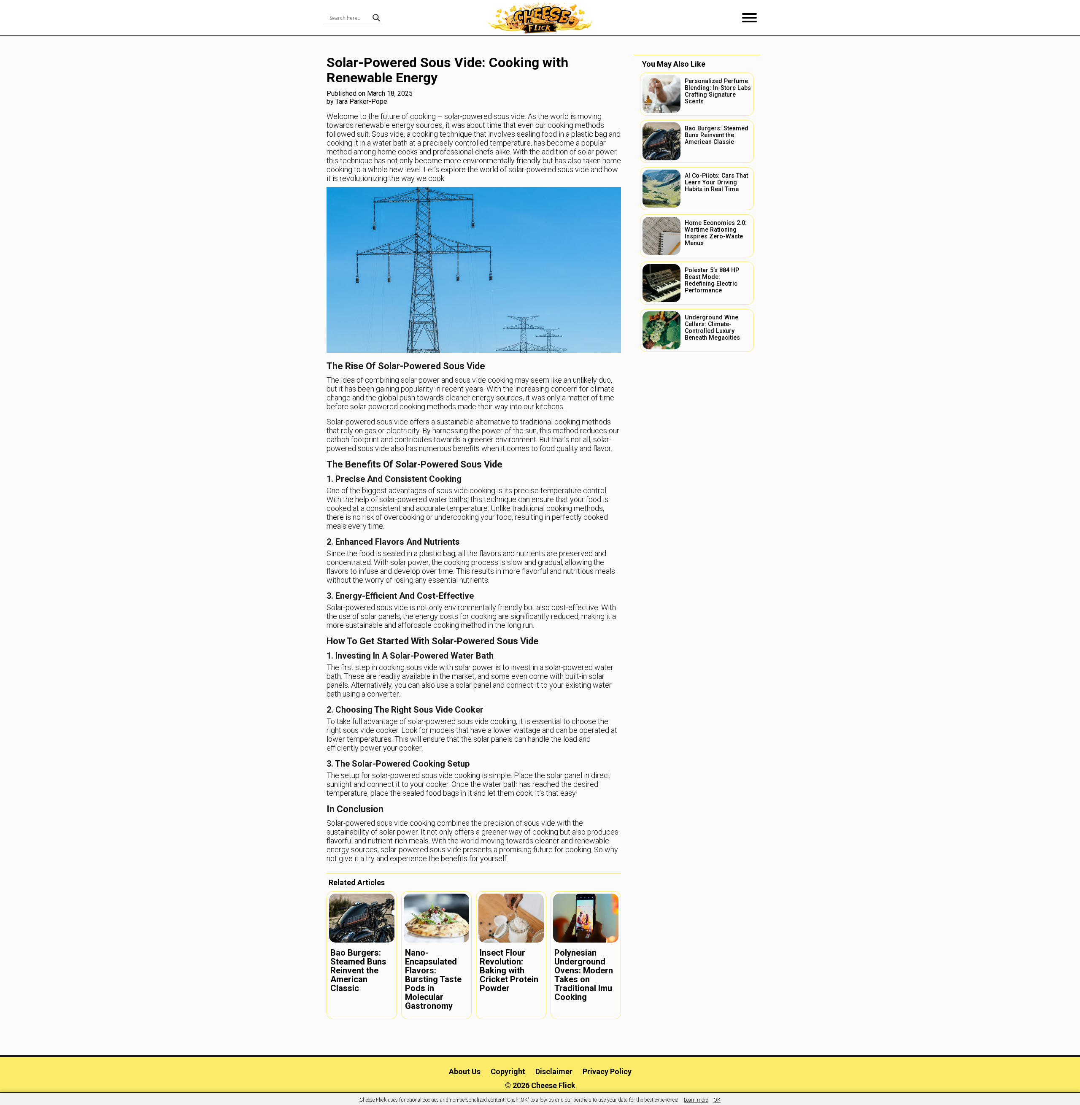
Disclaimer (553, 1071)
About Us (465, 1071)
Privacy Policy (607, 1071)
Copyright (508, 1071)
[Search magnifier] (376, 18)
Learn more (696, 1100)
